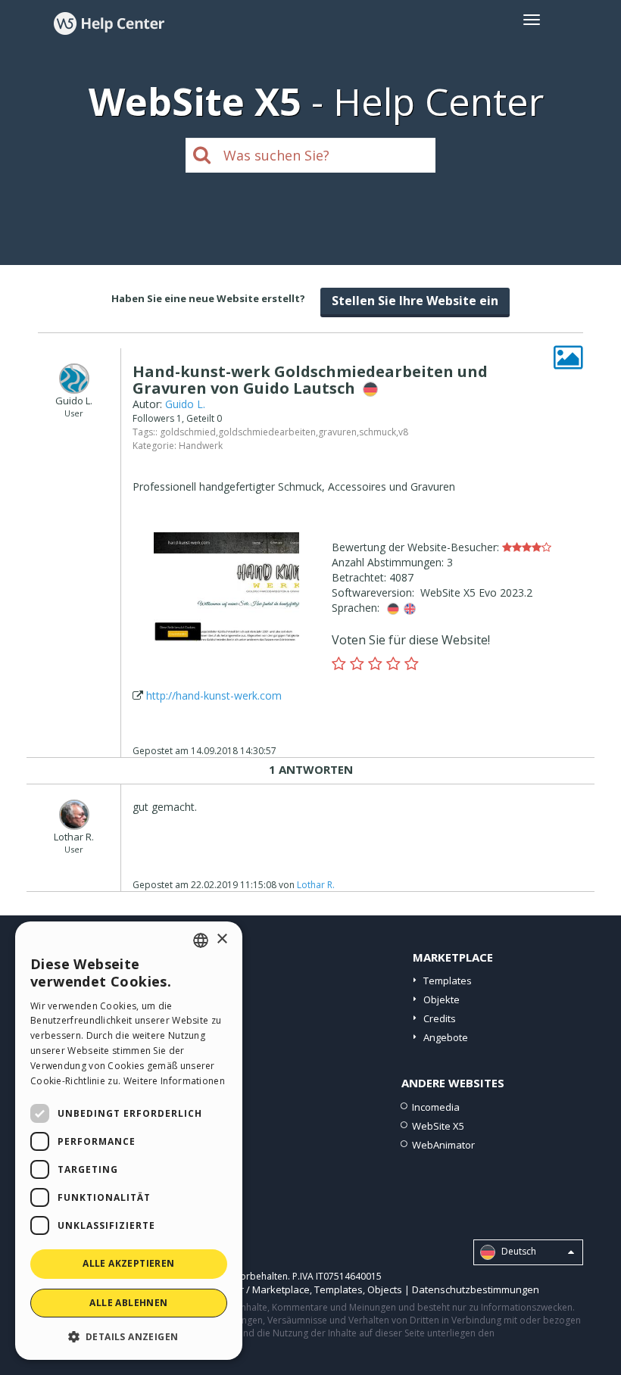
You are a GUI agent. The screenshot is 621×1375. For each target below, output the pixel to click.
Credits (439, 1018)
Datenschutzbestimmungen (475, 1289)
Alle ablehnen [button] (128, 1302)
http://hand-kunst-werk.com (214, 695)
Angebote (445, 1037)
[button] (128, 1336)
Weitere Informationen (174, 1080)
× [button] (221, 939)
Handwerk (201, 445)
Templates (447, 980)
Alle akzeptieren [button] (128, 1263)
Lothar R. (316, 884)
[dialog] (128, 1140)
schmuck (377, 432)
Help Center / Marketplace (249, 1289)
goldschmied (188, 432)
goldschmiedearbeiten (267, 432)
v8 (403, 432)
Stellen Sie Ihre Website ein (415, 300)
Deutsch (517, 1251)
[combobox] (200, 940)
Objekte (441, 999)
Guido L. (185, 404)
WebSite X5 (438, 1126)
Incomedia (436, 1107)
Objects (384, 1289)
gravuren (337, 432)
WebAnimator (443, 1145)
